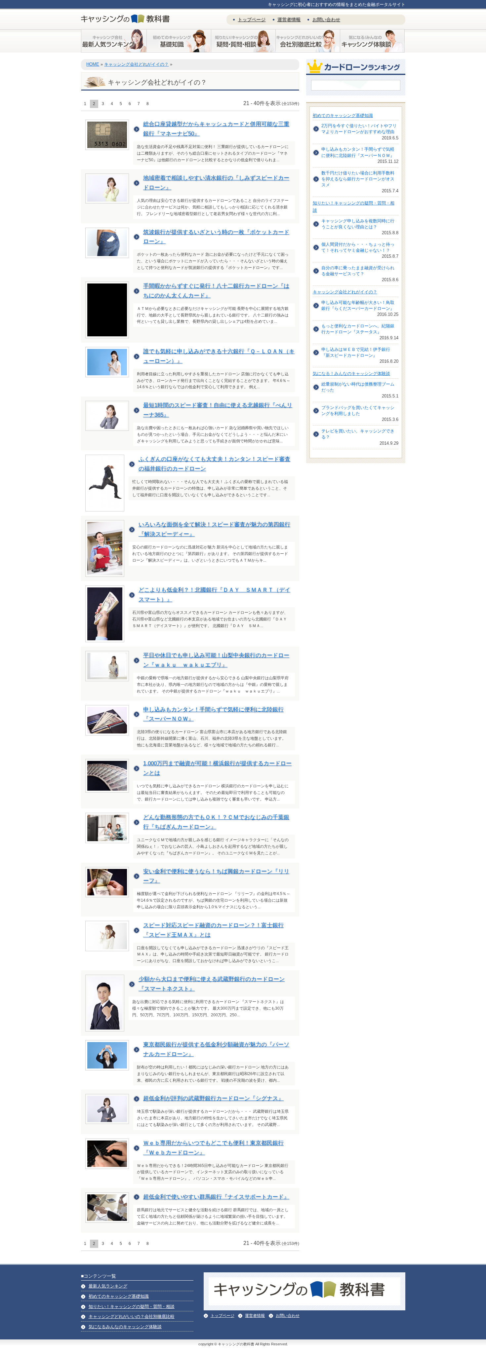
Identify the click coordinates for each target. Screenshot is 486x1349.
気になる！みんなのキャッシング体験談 (351, 373)
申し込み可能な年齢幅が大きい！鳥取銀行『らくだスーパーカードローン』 (357, 305)
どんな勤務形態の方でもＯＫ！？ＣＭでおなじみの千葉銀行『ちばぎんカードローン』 (216, 822)
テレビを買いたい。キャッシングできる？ (357, 434)
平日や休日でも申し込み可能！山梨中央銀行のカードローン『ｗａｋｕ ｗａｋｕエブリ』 (216, 660)
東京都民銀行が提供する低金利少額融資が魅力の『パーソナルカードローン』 (216, 1049)
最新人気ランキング (108, 1286)
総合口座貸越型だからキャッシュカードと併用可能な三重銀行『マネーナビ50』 (216, 129)
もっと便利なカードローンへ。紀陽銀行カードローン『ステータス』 (357, 328)
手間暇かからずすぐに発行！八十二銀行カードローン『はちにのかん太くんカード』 (216, 291)
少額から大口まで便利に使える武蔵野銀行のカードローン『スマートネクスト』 (212, 984)
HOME (92, 64)
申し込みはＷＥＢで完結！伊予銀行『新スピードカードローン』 (355, 352)
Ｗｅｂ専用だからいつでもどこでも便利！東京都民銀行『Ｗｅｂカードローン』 (213, 1148)
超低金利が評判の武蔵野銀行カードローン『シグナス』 (213, 1098)
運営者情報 (289, 19)
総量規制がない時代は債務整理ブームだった (357, 387)
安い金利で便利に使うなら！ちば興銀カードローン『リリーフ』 (216, 876)
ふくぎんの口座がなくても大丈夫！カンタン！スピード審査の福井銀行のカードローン (214, 464)
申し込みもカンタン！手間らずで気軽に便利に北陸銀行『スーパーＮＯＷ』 (213, 714)
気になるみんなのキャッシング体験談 (125, 1326)
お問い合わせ (326, 19)
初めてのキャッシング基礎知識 (343, 115)
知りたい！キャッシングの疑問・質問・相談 (132, 1306)
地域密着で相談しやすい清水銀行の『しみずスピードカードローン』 (216, 183)
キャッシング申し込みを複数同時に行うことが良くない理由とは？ (357, 223)
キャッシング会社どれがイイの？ (136, 64)
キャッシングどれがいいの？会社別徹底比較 (132, 1316)
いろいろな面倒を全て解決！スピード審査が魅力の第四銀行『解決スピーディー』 (214, 529)
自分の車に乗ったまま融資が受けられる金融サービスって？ (357, 270)
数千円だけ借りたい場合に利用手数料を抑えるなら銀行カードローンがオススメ (357, 178)
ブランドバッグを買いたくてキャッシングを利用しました (357, 410)
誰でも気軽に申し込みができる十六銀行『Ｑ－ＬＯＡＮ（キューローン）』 (219, 356)
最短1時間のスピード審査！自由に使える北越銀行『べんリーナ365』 (217, 410)
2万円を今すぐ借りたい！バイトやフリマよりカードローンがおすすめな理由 (359, 128)
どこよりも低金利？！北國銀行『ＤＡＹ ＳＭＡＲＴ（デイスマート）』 (214, 595)
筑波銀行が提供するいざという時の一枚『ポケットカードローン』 (216, 237)
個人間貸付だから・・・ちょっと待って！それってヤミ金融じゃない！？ (357, 247)
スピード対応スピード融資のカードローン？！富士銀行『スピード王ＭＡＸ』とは (213, 930)
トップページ (251, 19)
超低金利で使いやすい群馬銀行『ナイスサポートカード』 (216, 1197)
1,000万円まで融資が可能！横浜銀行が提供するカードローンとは (217, 768)
